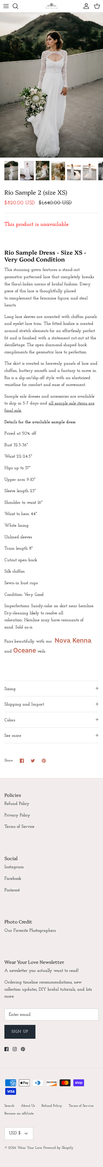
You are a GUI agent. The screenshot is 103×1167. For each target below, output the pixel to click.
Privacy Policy (17, 815)
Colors (9, 720)
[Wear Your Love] (51, 6)
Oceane (24, 650)
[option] (51, 85)
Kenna (82, 640)
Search (9, 1106)
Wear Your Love (29, 1148)
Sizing (10, 689)
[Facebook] (6, 1049)
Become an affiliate (19, 1113)
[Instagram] (15, 1049)
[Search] (18, 6)
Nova (62, 640)
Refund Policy (16, 804)
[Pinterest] (23, 1049)
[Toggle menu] (6, 6)
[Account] (85, 6)
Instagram (14, 867)
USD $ (15, 1133)
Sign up (20, 1032)
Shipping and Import (24, 704)
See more (12, 735)
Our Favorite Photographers (30, 930)
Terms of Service (19, 826)
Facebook (12, 878)
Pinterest (12, 890)
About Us (28, 1106)
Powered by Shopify (58, 1148)
